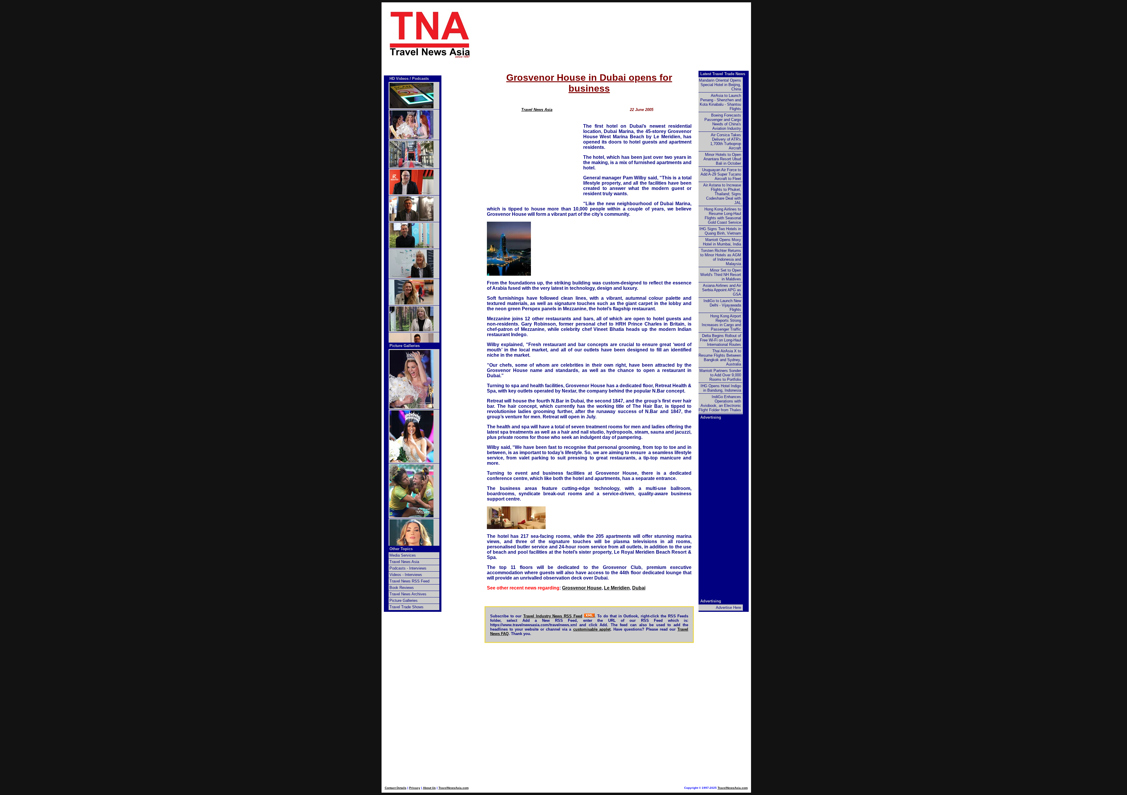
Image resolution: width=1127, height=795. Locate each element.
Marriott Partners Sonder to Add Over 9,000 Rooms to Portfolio (720, 375)
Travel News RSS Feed (409, 581)
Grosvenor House (582, 587)
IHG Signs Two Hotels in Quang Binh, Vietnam (720, 231)
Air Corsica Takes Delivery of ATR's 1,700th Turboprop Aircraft (725, 141)
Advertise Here (728, 607)
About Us (429, 787)
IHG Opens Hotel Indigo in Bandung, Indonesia (721, 388)
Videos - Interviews (405, 574)
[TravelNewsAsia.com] (430, 57)
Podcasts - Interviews (407, 568)
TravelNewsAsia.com (453, 787)
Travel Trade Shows (406, 607)
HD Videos (399, 78)
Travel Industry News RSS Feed (552, 616)
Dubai (638, 587)
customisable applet (591, 629)
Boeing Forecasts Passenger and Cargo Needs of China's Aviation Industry (722, 122)
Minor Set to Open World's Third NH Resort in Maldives (720, 274)
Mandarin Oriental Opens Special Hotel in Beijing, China (720, 84)
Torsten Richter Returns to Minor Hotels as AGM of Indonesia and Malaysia (720, 257)
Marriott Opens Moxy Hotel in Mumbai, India (722, 242)
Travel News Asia (536, 109)
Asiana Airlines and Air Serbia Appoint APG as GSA (721, 290)
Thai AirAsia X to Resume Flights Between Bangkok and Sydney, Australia (720, 357)
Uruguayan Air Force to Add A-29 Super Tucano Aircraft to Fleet (721, 174)
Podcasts (420, 78)
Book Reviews (401, 587)
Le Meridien (617, 587)
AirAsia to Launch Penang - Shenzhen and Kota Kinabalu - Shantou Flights (720, 102)
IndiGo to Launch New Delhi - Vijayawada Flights (722, 305)
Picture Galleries (404, 345)
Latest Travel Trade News (722, 74)
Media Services (402, 555)
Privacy (414, 787)
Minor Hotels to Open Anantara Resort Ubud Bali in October (722, 159)
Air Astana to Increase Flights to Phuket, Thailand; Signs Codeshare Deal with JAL (722, 194)
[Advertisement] (589, 34)
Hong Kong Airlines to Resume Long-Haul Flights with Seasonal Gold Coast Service (722, 216)
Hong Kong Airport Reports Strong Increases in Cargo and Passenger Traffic (721, 322)
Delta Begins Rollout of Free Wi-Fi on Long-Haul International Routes (720, 340)
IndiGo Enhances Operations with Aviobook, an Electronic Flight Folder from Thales (720, 403)
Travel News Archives (407, 594)
